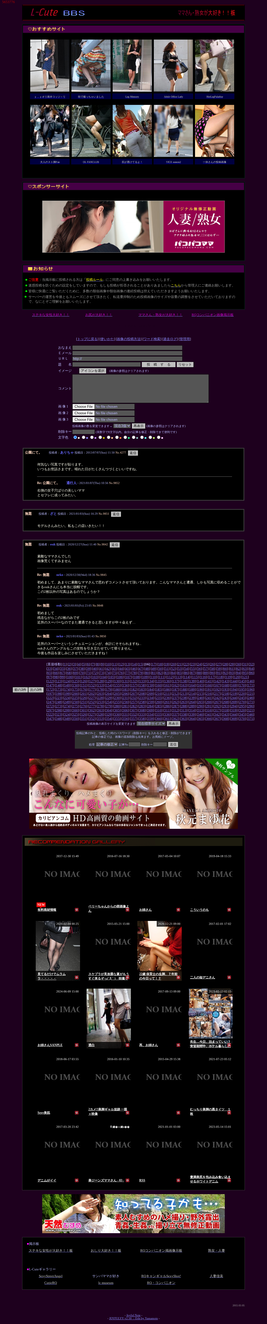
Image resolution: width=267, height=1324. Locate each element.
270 (242, 702)
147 (50, 685)
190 (200, 689)
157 (133, 685)
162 (175, 685)
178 (100, 689)
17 (153, 664)
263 (183, 702)
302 (92, 710)
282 (133, 706)
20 (173, 664)
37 (75, 669)
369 (233, 719)
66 (56, 673)
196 (250, 689)
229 (108, 698)
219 (233, 694)
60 (225, 669)
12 (121, 664)
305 (117, 710)
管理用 (185, 339)
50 (160, 669)
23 (193, 664)
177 (92, 689)
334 (150, 714)
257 (133, 702)
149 (67, 685)
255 (117, 702)
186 (167, 689)
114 (186, 677)
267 (217, 702)
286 (167, 706)
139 (192, 681)
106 (120, 677)
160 (158, 685)
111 (161, 677)
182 (133, 689)
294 (233, 706)
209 (150, 694)
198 (58, 694)
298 (58, 710)
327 (92, 714)
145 (242, 681)
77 (127, 673)
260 (158, 702)
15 (140, 664)
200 (75, 694)
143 (225, 681)
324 (67, 714)
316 (208, 710)
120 (236, 677)
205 (117, 694)
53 (179, 669)
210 (158, 694)
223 (58, 698)
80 (147, 673)
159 (150, 685)
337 (175, 714)
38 (82, 669)
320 (242, 710)
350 (75, 719)
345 (242, 714)
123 (58, 681)
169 (233, 685)
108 (136, 677)
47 (140, 669)
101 (78, 677)
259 (150, 702)
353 (100, 719)
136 (167, 681)
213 (183, 694)
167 (217, 685)
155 (117, 685)
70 (82, 673)
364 (192, 719)
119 (228, 677)
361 (167, 719)
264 (192, 702)
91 (219, 673)
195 (242, 689)
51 (166, 669)
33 (49, 669)
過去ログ (170, 339)
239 (192, 698)
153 (100, 685)
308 (142, 710)
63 (245, 669)
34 (56, 669)
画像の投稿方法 (129, 339)
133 (142, 681)
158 (142, 685)
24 (199, 664)
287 (175, 706)
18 (160, 664)
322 (50, 714)
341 (208, 714)
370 (242, 719)
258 (142, 702)
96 (251, 673)
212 (175, 694)
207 (133, 694)
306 (125, 710)
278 (100, 706)
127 (92, 681)
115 (195, 677)
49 (153, 669)
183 (142, 689)
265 (200, 702)
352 (92, 719)
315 (200, 710)
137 (175, 681)
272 (50, 706)
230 (117, 698)
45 (127, 669)
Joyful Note (133, 1315)
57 (206, 669)
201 (83, 694)
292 (217, 706)
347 (50, 719)
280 (117, 706)
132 (133, 681)
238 (183, 698)
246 (250, 698)
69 (75, 673)
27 (219, 664)
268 (225, 702)
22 (186, 664)
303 (100, 710)
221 (250, 694)
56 (199, 669)
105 (111, 677)
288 (183, 706)
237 (175, 698)
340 (200, 714)
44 (121, 669)
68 (69, 673)
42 (108, 669)
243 (225, 698)
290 (200, 706)
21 (179, 664)
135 (158, 681)
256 (125, 702)
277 (92, 706)
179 (108, 689)
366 (208, 719)
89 (206, 673)
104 (103, 677)
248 (58, 702)
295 (242, 706)
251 (83, 702)
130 (117, 681)
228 (100, 698)
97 (49, 677)
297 (50, 710)
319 (233, 710)
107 (128, 677)
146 (250, 681)
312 (175, 710)
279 (108, 706)
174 (67, 689)
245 (242, 698)
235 (158, 698)
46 (134, 669)
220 (242, 694)
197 (50, 694)
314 (192, 710)
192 (217, 689)
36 (69, 669)
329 (108, 714)
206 (125, 694)
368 (225, 719)
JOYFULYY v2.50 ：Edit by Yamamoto (133, 1318)
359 (150, 719)
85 (179, 673)
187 (175, 689)
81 (153, 673)
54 (186, 669)
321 (250, 710)
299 (67, 710)
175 (75, 689)
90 (212, 673)
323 (58, 714)
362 (175, 719)
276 (83, 706)
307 (133, 710)
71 (88, 673)
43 (114, 669)
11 (114, 664)
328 (100, 714)
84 (173, 673)
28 (225, 664)
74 (108, 673)
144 (233, 681)
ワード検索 (151, 339)
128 (100, 681)
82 (160, 673)
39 (88, 669)
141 (208, 681)
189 (192, 689)
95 (245, 673)
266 (208, 702)
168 (225, 685)
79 (140, 673)
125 (75, 681)
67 (62, 673)
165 (200, 685)
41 (101, 669)
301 (83, 710)
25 (206, 664)
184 (150, 689)
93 (232, 673)
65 (49, 673)
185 (158, 689)
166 (208, 685)
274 (67, 706)
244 (233, 698)
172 (50, 689)
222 (50, 698)
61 (232, 669)
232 (133, 698)
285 (158, 706)
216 (208, 694)
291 (208, 706)
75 (114, 673)
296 (250, 706)
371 (250, 719)
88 (199, 673)
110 (153, 677)
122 (50, 681)
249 (67, 702)
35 (62, 669)
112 (170, 677)
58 (212, 669)
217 (217, 694)
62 (238, 669)
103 (95, 677)
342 (217, 714)
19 (166, 664)
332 (133, 714)
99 (62, 677)
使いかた (107, 339)
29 (232, 664)
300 (75, 710)
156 (125, 685)
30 (238, 664)
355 (117, 719)
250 (75, 702)
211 (167, 694)
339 (192, 714)
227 (92, 698)
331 (125, 714)
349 (67, 719)
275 (75, 706)
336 (167, 714)
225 (75, 698)
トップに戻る (87, 339)
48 (147, 669)
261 (167, 702)
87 (193, 673)
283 (142, 706)
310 (158, 710)
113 (178, 677)
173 (58, 689)
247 (50, 702)
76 (121, 673)
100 (69, 677)
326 (83, 714)
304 (108, 710)
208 (142, 694)
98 (56, 677)
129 (108, 681)
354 (108, 719)
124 (67, 681)
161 (167, 685)
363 (183, 719)
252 (92, 702)
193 (225, 689)
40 (95, 669)
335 (158, 714)
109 (145, 677)
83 (166, 673)
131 (125, 681)
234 (150, 698)
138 (183, 681)
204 (108, 694)
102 (86, 677)
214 (192, 694)
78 (134, 673)
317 (217, 710)
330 (117, 714)
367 (217, 719)
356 (125, 719)
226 (83, 698)
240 (200, 698)
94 (238, 673)
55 (193, 669)
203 (100, 694)
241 (208, 698)
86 (186, 673)
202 (92, 694)
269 (233, 702)
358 (142, 719)
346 (250, 714)
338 (183, 714)
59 (219, 669)
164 (192, 685)
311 (167, 710)
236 (167, 698)
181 (125, 689)
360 (158, 719)
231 (125, 698)
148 (58, 685)
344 (233, 714)
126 (83, 681)
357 (133, 719)
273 (58, 706)
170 (242, 685)
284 (150, 706)
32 (251, 664)
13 (127, 664)
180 (117, 689)
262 (175, 702)
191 (208, 689)
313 (183, 710)
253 (100, 702)
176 (83, 689)
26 (212, 664)
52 (173, 669)
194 (233, 689)
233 (142, 698)
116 (203, 677)
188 (183, 689)
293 (225, 706)
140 (200, 681)
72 (95, 673)
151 (83, 685)
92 (225, 673)
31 (245, 664)
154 (108, 685)
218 (225, 694)
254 (108, 702)
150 (75, 685)
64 (251, 669)
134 (150, 681)
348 (58, 719)
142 (217, 681)
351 (83, 719)
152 (92, 685)
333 (142, 714)
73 (101, 673)
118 (220, 677)
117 (211, 677)
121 (245, 677)
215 (200, 694)
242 (217, 698)
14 (134, 664)
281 (125, 706)
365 (200, 719)
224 (67, 698)
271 (250, 702)
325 (75, 714)
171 (250, 685)
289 (192, 706)
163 (183, 685)
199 (67, 694)
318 (225, 710)
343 (225, 714)
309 (150, 710)
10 (108, 664)
